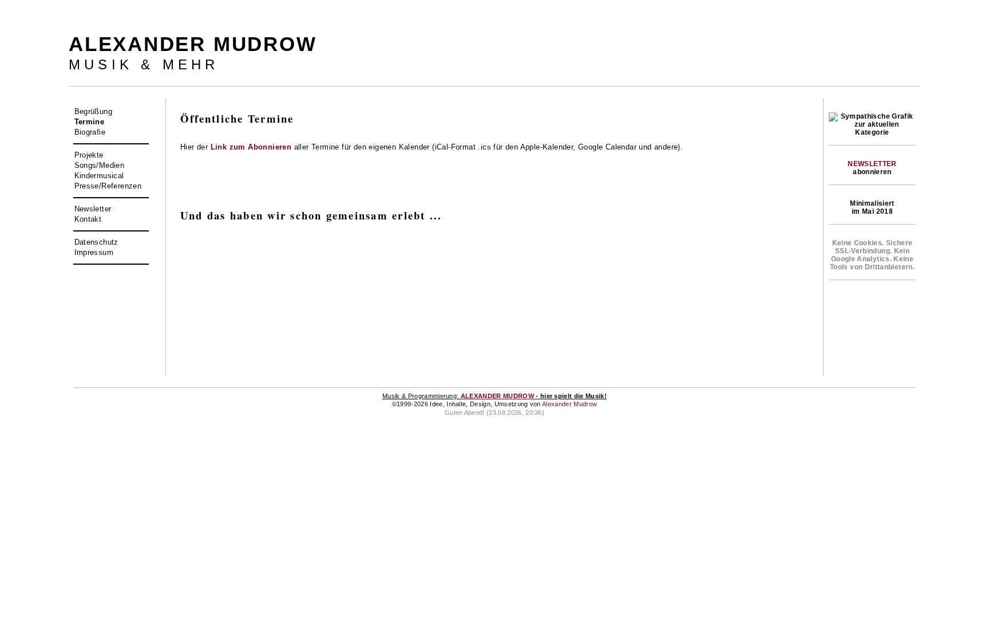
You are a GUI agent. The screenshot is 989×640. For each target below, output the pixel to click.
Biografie (90, 132)
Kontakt (88, 219)
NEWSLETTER (872, 164)
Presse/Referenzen (108, 186)
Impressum (94, 252)
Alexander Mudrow (569, 404)
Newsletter (93, 209)
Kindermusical (99, 175)
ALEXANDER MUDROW (497, 395)
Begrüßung (93, 111)
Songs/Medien (99, 165)
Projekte (89, 155)
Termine (89, 121)
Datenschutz (96, 242)
